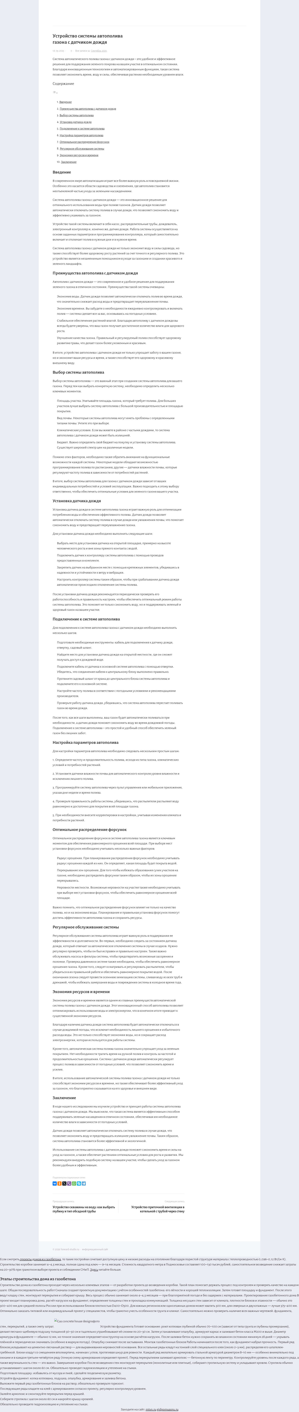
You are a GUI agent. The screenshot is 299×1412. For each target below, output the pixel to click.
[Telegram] (84, 1183)
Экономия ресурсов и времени (79, 155)
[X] (64, 1183)
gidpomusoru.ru (167, 1409)
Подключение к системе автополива (82, 128)
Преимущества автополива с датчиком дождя (88, 108)
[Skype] (79, 1183)
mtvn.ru (151, 1409)
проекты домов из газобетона (40, 1259)
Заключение (68, 162)
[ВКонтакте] (55, 1183)
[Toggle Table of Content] (55, 93)
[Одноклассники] (59, 1183)
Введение (65, 102)
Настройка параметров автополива (81, 135)
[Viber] (69, 1183)
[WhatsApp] (74, 1183)
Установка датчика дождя (76, 122)
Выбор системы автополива (77, 115)
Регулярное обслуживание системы (82, 148)
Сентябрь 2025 (99, 50)
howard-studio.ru (79, 9)
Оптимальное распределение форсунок (84, 142)
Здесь (94, 1269)
